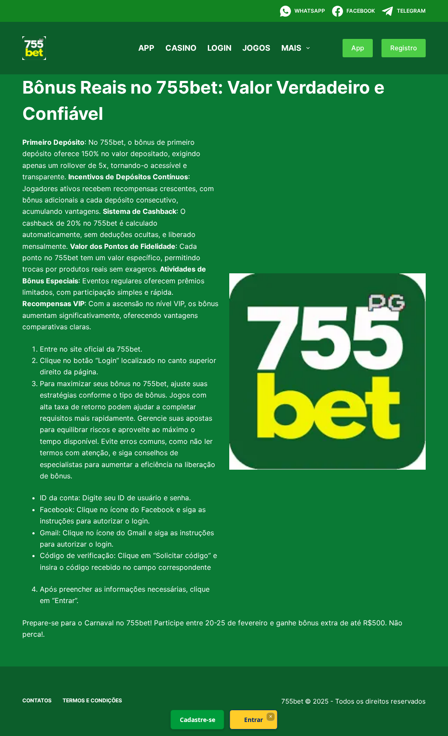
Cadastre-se (197, 719)
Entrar (253, 719)
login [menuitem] (219, 47)
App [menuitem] (146, 47)
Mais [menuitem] (291, 47)
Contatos (37, 700)
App (357, 48)
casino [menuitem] (180, 47)
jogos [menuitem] (256, 47)
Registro (403, 48)
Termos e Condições (92, 700)
